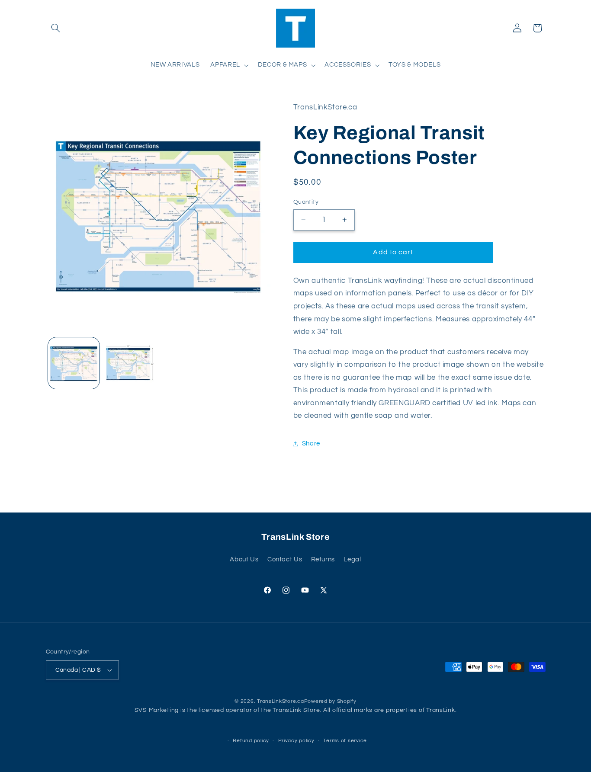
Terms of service (345, 740)
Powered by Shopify (330, 701)
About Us (244, 559)
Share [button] (311, 443)
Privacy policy (296, 740)
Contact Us (284, 559)
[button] (56, 28)
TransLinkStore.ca (280, 701)
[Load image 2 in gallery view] (129, 363)
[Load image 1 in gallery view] (74, 363)
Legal (352, 559)
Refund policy (251, 740)
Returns (323, 559)
